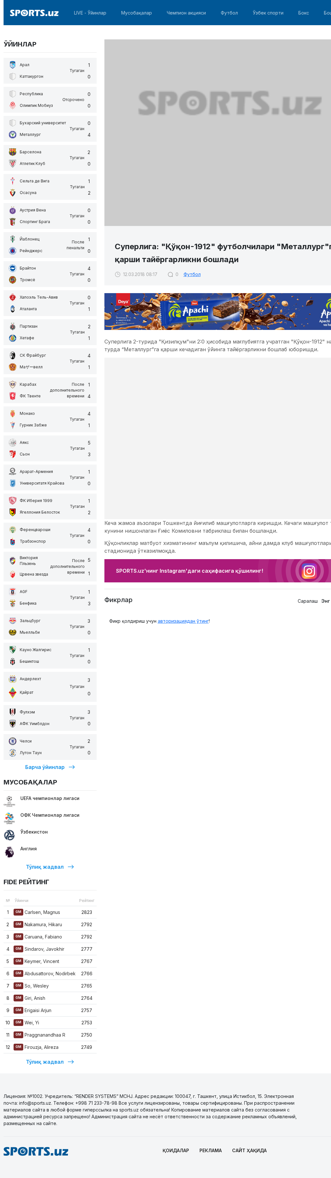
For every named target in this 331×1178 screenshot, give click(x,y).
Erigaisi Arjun (33, 1010)
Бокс (303, 12)
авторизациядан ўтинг (183, 621)
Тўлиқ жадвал (45, 867)
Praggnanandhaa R (40, 1035)
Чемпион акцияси (186, 12)
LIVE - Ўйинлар (90, 12)
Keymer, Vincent (37, 961)
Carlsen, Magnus (38, 912)
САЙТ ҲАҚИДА (249, 1150)
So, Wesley (32, 985)
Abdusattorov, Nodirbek (46, 973)
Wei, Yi (27, 1022)
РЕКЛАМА (210, 1150)
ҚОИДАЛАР (176, 1150)
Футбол (229, 12)
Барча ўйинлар (45, 767)
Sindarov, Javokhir (40, 949)
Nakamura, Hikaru (39, 924)
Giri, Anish (30, 998)
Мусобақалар (136, 12)
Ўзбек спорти (268, 12)
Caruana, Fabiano (39, 936)
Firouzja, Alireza (37, 1047)
